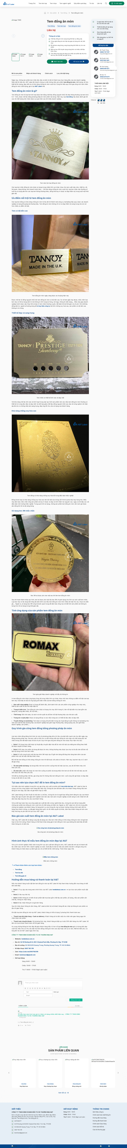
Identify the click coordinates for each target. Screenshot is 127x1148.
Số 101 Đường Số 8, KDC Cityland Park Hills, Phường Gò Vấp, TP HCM (43, 942)
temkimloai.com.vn (59, 889)
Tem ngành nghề (65, 3)
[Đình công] (32, 988)
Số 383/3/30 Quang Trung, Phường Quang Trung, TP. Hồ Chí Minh (47, 945)
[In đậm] (25, 988)
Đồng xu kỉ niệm (103, 1084)
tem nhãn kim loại (67, 786)
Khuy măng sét (50, 1084)
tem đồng (69, 97)
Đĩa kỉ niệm (76, 1084)
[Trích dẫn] (40, 988)
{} (47, 988)
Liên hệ (99, 3)
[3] (58, 995)
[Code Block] (42, 988)
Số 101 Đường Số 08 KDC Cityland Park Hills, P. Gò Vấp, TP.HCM (32, 1124)
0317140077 (17, 1121)
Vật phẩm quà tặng (80, 3)
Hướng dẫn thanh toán (100, 1121)
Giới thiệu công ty (98, 1112)
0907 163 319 (29, 948)
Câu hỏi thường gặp (99, 1129)
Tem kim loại (43, 3)
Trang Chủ (32, 3)
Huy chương (24, 1084)
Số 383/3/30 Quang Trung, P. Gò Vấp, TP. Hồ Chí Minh (29, 1127)
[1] (54, 995)
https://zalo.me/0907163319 (28, 951)
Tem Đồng (63, 13)
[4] (60, 995)
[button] (42, 35)
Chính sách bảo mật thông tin (102, 1115)
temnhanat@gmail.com (27, 955)
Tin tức (91, 3)
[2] (56, 995)
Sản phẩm (53, 13)
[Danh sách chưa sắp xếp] (37, 988)
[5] (61, 995)
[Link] (44, 988)
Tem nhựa (53, 3)
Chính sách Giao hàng (99, 1124)
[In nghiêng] (28, 988)
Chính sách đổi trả (98, 1127)
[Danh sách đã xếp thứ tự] (35, 988)
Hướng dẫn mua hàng (99, 1118)
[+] (49, 988)
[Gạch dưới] (30, 988)
